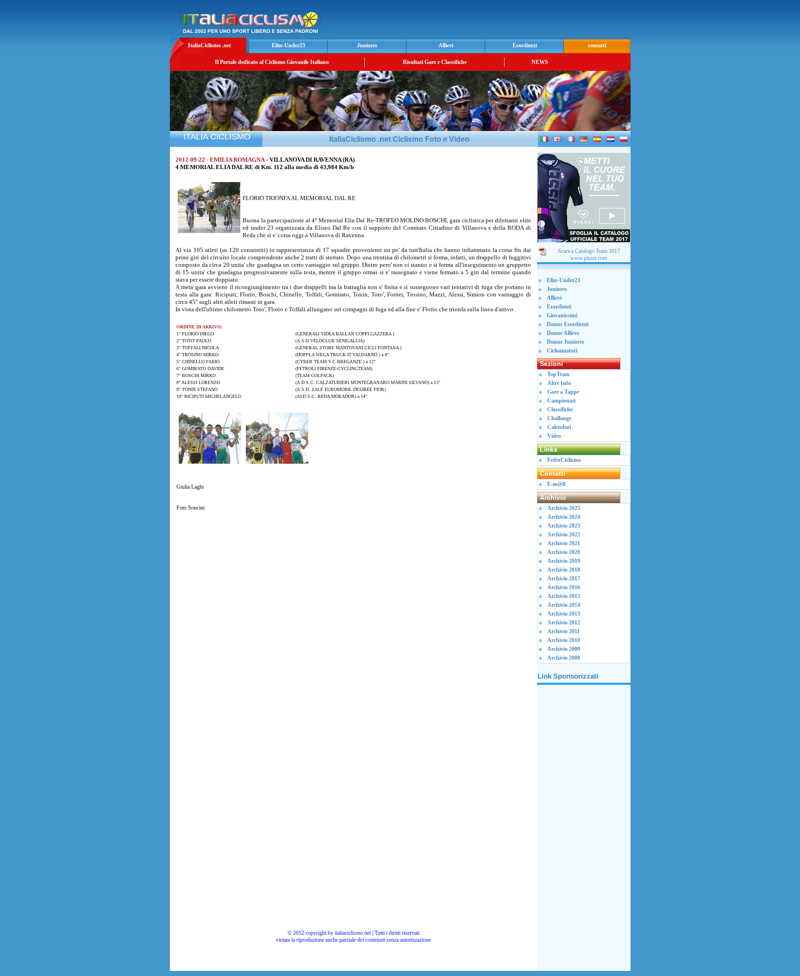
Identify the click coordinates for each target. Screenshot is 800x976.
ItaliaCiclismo (209, 45)
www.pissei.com (588, 258)
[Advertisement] (520, 21)
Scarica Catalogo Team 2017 (589, 251)
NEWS (539, 62)
